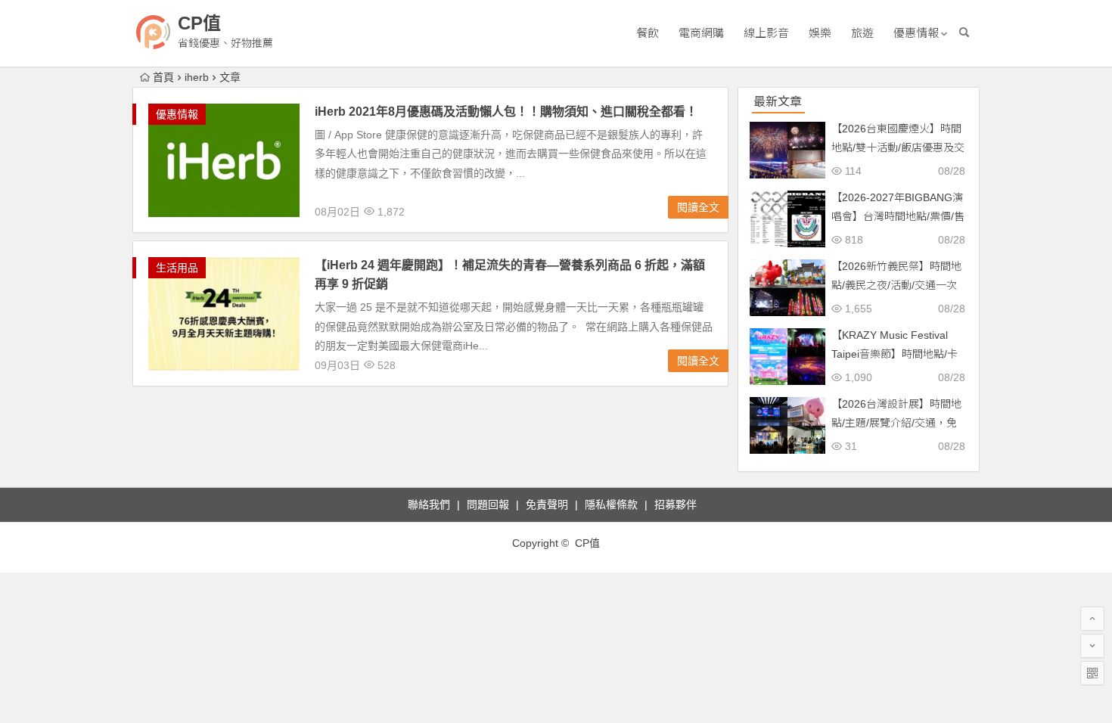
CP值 (199, 23)
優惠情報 (916, 32)
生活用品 (177, 268)
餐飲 (647, 32)
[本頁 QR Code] (1092, 673)
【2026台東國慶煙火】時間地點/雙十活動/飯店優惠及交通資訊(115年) (897, 147)
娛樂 (820, 32)
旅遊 (862, 32)
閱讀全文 (698, 207)
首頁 (163, 77)
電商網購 (701, 32)
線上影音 (766, 32)
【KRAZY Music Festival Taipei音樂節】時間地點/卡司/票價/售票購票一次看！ (894, 354)
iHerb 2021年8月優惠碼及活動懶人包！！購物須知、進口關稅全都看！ (506, 111)
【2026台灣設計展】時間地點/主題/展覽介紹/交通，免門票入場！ (896, 423)
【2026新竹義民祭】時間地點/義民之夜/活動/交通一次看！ (896, 285)
